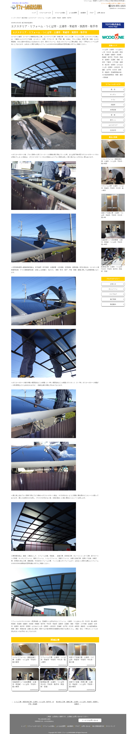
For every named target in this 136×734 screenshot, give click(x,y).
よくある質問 (73, 12)
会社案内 (83, 12)
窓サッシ (113, 120)
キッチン (113, 94)
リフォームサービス (45, 12)
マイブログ (113, 294)
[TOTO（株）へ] (113, 27)
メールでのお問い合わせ (90, 720)
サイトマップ (110, 726)
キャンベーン (113, 289)
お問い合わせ (101, 12)
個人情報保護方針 (98, 726)
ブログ (91, 12)
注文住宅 (113, 130)
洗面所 (113, 105)
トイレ (113, 99)
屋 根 (113, 115)
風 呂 (113, 89)
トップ (34, 12)
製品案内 (29, 22)
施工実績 (24, 18)
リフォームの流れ (60, 12)
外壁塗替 (113, 110)
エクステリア (113, 125)
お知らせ (113, 284)
